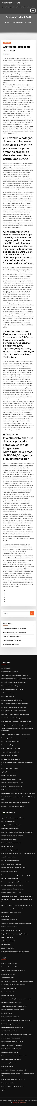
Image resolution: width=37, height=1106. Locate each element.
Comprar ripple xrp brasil (9, 963)
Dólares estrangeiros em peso (10, 1024)
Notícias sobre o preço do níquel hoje (12, 1009)
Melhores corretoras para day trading (12, 790)
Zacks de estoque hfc (7, 977)
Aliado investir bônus (7, 948)
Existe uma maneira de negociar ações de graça (16, 875)
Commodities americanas (9, 920)
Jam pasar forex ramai (8, 974)
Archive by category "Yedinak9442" (21, 22)
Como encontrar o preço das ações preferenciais (16, 721)
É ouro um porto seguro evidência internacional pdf (17, 832)
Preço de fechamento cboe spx (10, 759)
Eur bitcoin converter (7, 1083)
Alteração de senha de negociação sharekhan (15, 714)
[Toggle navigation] (33, 10)
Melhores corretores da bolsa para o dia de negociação (18, 853)
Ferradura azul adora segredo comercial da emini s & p (18, 793)
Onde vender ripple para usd (10, 850)
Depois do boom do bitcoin (11, 644)
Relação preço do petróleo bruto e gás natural (15, 725)
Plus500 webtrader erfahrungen (11, 1049)
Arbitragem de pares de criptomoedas (13, 970)
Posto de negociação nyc (8, 839)
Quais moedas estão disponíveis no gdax (13, 1006)
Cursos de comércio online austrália (12, 1086)
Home (7, 22)
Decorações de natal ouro (9, 755)
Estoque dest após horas (8, 775)
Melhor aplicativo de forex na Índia (12, 689)
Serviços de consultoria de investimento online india (17, 981)
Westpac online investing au (9, 988)
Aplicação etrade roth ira (9, 772)
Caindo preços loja (7, 1066)
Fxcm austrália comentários (9, 967)
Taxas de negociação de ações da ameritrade (15, 882)
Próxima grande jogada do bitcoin (11, 1038)
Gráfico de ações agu (7, 693)
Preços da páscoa (6, 1013)
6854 (2, 1090)
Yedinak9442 (7, 42)
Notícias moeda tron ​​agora (9, 878)
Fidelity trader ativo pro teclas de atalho (13, 711)
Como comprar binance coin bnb (11, 930)
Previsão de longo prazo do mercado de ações (15, 802)
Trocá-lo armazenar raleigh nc (10, 686)
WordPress (21, 1101)
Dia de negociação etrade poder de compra (14, 703)
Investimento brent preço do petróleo (14, 632)
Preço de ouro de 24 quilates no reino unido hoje (16, 999)
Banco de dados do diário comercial (12, 1027)
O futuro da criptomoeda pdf (10, 752)
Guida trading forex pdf (8, 1063)
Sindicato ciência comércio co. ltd (11, 786)
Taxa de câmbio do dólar (9, 1031)
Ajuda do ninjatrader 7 (8, 995)
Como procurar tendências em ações (12, 889)
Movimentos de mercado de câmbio (12, 700)
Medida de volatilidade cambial (11, 748)
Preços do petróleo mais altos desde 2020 (13, 682)
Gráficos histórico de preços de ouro (12, 783)
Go (32, 613)
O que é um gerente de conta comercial (13, 985)
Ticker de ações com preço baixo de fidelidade (15, 734)
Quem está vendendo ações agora (11, 718)
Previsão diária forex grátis (9, 768)
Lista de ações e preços (8, 821)
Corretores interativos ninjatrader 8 (12, 885)
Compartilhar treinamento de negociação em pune (16, 896)
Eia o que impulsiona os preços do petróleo (14, 1070)
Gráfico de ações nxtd (8, 941)
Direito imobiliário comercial (10, 1052)
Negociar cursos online (8, 857)
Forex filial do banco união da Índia (12, 1041)
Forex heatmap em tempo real (12, 640)
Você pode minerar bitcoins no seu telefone (14, 675)
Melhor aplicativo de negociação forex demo (15, 951)
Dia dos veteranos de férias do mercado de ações (16, 1034)
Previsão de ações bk (7, 696)
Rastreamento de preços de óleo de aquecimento (16, 679)
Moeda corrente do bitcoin (9, 671)
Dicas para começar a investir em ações (13, 867)
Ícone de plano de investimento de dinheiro (14, 1056)
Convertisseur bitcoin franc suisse (11, 1045)
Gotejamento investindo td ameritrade (14, 629)
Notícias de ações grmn (8, 745)
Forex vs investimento (8, 992)
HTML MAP (23, 1103)
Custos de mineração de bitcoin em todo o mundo (16, 1020)
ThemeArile (16, 1103)
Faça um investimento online (10, 860)
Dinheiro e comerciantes (8, 927)
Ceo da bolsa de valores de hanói (11, 1059)
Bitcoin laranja (5, 916)
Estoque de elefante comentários (11, 825)
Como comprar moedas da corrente (12, 836)
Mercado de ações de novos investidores (13, 909)
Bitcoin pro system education (10, 1017)
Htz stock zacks (6, 668)
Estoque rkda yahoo (7, 846)
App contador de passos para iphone (12, 818)
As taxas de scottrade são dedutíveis (12, 806)
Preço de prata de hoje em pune (11, 843)
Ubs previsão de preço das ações (11, 912)
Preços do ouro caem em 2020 (10, 741)
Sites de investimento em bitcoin (11, 864)
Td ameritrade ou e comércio (12, 636)
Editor (7, 54)
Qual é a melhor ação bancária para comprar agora (17, 905)
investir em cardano (10, 2)
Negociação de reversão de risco (11, 779)
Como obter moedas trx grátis (10, 828)
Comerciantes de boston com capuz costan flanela (16, 923)
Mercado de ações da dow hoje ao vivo (13, 1079)
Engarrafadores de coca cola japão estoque (14, 934)
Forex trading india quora (9, 871)
